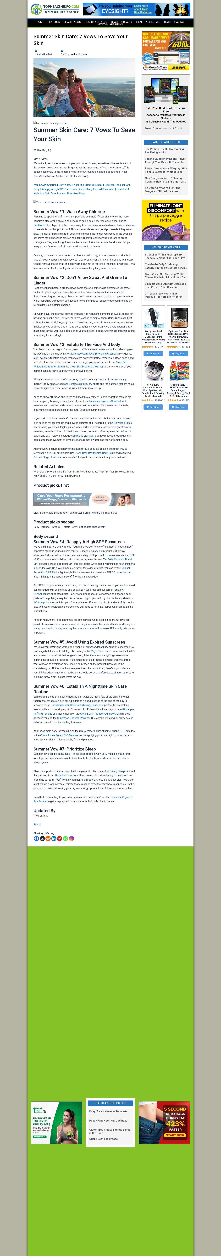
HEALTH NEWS (72, 22)
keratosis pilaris (78, 383)
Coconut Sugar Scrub (45, 457)
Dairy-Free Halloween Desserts (108, 1111)
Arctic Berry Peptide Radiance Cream (101, 713)
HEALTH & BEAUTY (121, 22)
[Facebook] (36, 838)
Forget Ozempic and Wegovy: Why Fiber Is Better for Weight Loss (166, 170)
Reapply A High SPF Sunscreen (59, 189)
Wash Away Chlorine (44, 184)
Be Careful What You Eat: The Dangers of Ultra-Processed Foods (162, 189)
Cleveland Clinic (123, 422)
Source (37, 824)
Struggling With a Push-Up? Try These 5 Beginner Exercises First (165, 256)
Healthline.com (63, 775)
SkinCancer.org (41, 593)
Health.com (39, 225)
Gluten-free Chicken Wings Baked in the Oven (109, 1131)
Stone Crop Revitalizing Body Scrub (95, 453)
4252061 (159, 400)
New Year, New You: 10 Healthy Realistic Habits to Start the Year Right (165, 180)
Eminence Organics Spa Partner (107, 401)
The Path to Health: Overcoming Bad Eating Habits (164, 151)
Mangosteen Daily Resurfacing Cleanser (78, 705)
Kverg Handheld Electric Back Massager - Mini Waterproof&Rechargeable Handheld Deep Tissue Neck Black (156, 338)
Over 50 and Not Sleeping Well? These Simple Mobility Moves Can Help (165, 276)
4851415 (185, 400)
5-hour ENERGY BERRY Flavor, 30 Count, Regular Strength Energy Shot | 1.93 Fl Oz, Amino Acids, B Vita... (178, 391)
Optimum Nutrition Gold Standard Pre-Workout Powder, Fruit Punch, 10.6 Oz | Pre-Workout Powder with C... (178, 338)
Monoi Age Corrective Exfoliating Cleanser (93, 353)
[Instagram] (71, 838)
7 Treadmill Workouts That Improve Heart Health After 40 (163, 295)
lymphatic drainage (83, 435)
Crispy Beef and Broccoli (104, 1138)
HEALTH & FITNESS (96, 22)
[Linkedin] (53, 838)
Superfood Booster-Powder (73, 718)
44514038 (185, 346)
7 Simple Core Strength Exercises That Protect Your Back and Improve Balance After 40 (165, 285)
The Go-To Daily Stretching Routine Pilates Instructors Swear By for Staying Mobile (165, 266)
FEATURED (54, 22)
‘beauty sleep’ (118, 771)
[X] (42, 838)
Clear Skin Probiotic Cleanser (86, 366)
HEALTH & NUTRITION (110, 24)
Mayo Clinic (97, 651)
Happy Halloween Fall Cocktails (108, 1120)
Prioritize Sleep (76, 193)
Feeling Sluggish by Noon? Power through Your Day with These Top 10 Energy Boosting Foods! (165, 160)
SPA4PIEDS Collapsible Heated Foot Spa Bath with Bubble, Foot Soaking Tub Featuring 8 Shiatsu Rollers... (153, 391)
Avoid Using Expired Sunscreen (96, 189)
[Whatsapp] (65, 838)
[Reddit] (48, 838)
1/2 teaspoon (41, 602)
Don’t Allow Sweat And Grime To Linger (80, 184)
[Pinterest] (59, 838)
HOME (40, 22)
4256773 (159, 346)
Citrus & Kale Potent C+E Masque (59, 735)
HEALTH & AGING (174, 22)
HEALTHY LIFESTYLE (148, 22)
